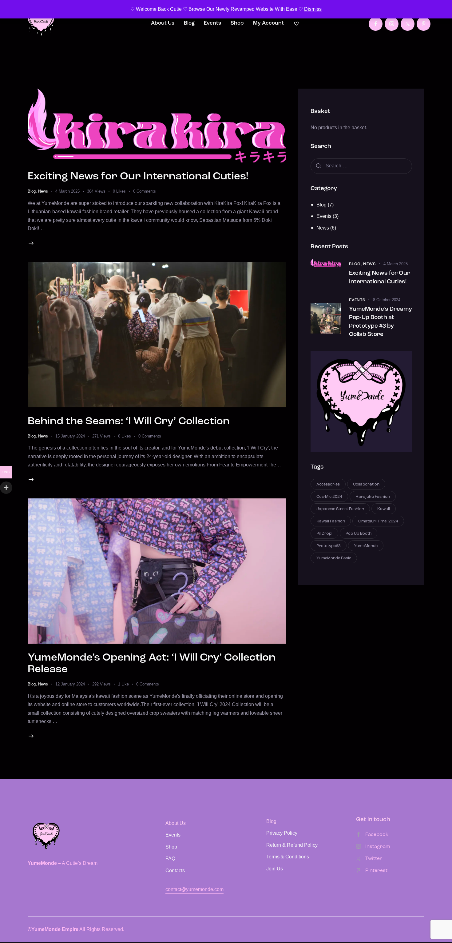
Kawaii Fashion (330, 521)
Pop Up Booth (358, 534)
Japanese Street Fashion (340, 509)
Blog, (356, 264)
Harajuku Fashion (372, 497)
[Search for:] (361, 165)
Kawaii (383, 509)
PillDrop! (324, 534)
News (43, 191)
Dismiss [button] (313, 9)
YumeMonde (366, 546)
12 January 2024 (70, 684)
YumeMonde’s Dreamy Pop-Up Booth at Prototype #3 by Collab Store (380, 322)
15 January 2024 (70, 436)
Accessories (328, 484)
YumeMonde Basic (333, 558)
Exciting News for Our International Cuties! (138, 176)
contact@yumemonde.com (194, 889)
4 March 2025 (67, 191)
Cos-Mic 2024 (329, 497)
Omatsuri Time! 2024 (378, 521)
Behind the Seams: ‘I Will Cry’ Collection (129, 421)
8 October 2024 (386, 300)
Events (323, 216)
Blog (32, 191)
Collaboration (366, 484)
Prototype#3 (328, 546)
